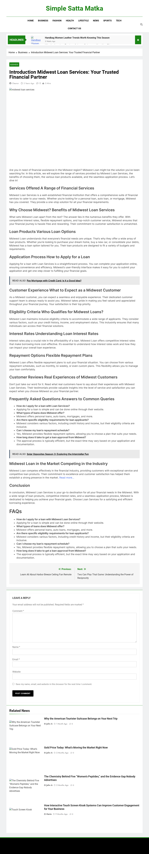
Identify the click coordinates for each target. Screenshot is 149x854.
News (96, 20)
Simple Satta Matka (74, 8)
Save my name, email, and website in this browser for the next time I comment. (54, 684)
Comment (18, 611)
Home (31, 20)
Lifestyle (83, 20)
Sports (107, 20)
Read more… (66, 477)
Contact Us (74, 28)
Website (16, 671)
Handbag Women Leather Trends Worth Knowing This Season (77, 37)
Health (70, 20)
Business (43, 20)
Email (16, 659)
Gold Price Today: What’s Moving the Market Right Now (76, 747)
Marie (49, 814)
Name (16, 647)
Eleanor (15, 83)
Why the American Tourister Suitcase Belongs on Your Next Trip (80, 718)
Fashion (57, 20)
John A (49, 723)
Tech (118, 20)
